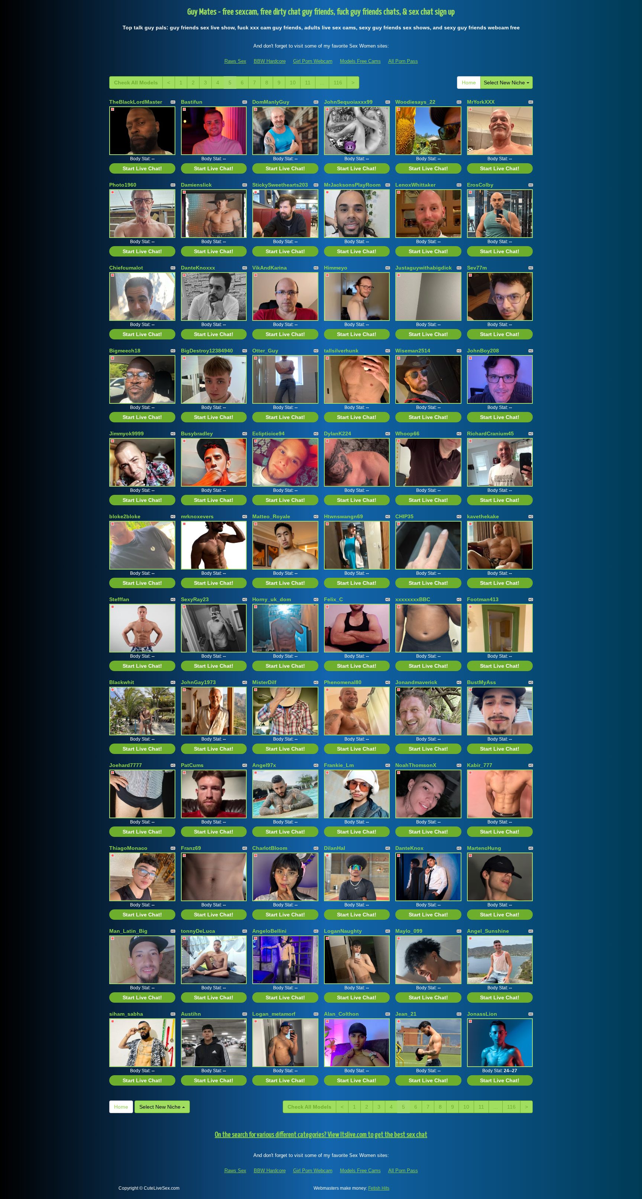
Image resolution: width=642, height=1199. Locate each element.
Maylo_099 (408, 931)
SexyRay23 (195, 599)
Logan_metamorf (273, 1014)
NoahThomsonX (415, 765)
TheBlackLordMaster (135, 102)
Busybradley (197, 433)
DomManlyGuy (270, 102)
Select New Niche (505, 83)
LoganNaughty (343, 931)
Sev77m (477, 268)
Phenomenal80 (342, 682)
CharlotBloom (269, 848)
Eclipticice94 (268, 433)
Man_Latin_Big (128, 931)
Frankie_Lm (339, 765)
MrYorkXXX (481, 102)
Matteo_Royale (271, 516)
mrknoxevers (197, 516)
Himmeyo (335, 268)
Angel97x (264, 765)
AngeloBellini (269, 931)
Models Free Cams (360, 61)
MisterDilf (264, 682)
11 (308, 83)
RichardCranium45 (490, 433)
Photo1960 (122, 185)
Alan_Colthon (341, 1014)
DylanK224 (337, 433)
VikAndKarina (269, 268)
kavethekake (483, 516)
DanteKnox (409, 848)
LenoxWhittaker (415, 185)
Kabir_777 (479, 765)
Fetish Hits (378, 1188)
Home (469, 83)
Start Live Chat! (142, 168)
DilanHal (334, 848)
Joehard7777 (125, 765)
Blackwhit (121, 682)
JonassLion (482, 1014)
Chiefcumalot (126, 268)
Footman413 (483, 599)
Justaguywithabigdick (423, 268)
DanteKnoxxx (198, 268)
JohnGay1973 (198, 682)
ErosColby (480, 185)
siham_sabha (126, 1014)
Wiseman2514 (412, 351)
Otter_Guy (265, 351)
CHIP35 (404, 516)
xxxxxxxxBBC (412, 599)
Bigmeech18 (124, 351)
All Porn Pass (403, 61)
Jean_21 (405, 1014)
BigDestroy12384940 (207, 351)
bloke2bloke (124, 516)
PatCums (192, 765)
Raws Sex (235, 61)
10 (293, 83)
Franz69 (191, 848)
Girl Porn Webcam (313, 61)
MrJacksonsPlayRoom (352, 185)
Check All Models (136, 83)
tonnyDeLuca (198, 931)
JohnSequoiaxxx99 (348, 102)
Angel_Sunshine (488, 931)
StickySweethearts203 (280, 185)
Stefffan (119, 599)
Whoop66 (407, 433)
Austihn (191, 1014)
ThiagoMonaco (128, 848)
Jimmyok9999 (126, 433)
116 (338, 83)
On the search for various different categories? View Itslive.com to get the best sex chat (321, 1134)
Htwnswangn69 (343, 516)
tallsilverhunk (341, 351)
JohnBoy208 (483, 351)
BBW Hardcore (270, 61)
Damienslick (196, 185)
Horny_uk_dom (271, 599)
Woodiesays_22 (415, 102)
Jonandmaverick (416, 682)
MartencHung (484, 848)
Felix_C (333, 599)
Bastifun (191, 102)
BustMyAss (481, 682)
